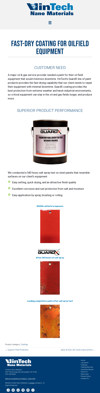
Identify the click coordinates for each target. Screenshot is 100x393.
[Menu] (50, 22)
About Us (84, 372)
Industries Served (87, 369)
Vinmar (31, 383)
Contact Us (85, 378)
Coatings (24, 344)
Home (83, 360)
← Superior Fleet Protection (16, 350)
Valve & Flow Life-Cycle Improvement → (78, 350)
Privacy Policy (86, 376)
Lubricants (84, 363)
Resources (85, 374)
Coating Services (87, 367)
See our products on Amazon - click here (20, 379)
